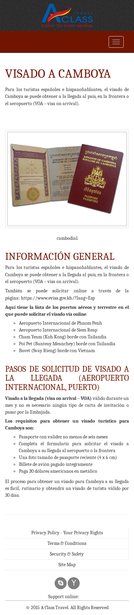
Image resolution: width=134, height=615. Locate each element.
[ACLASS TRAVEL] (67, 15)
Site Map (67, 565)
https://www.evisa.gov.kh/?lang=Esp (58, 298)
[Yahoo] (73, 583)
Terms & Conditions (66, 543)
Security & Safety (67, 554)
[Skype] (60, 583)
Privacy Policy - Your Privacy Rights (67, 533)
